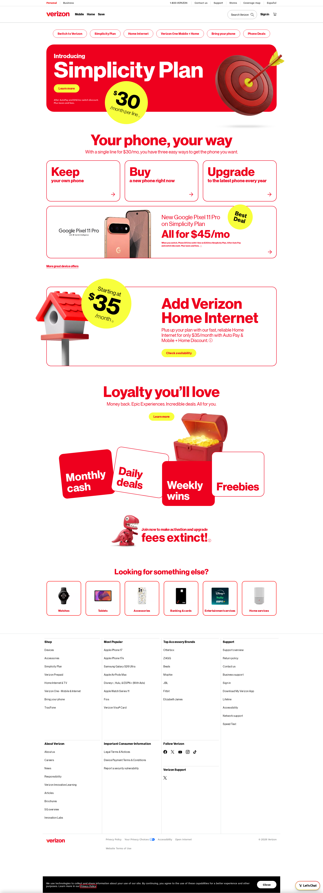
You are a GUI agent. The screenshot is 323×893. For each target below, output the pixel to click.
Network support (233, 715)
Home (91, 14)
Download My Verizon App (238, 691)
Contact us (201, 2)
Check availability (179, 353)
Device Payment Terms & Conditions (125, 760)
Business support (233, 674)
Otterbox (168, 650)
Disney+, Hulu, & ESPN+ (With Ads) (124, 682)
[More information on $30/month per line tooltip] (139, 117)
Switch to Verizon (70, 33)
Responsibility (52, 776)
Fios (106, 699)
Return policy (231, 658)
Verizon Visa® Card (115, 707)
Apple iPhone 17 (113, 650)
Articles (49, 793)
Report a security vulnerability (121, 768)
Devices (49, 650)
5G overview (51, 809)
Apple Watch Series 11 (117, 691)
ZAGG (167, 658)
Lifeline (227, 699)
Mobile (79, 14)
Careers (49, 760)
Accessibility (230, 707)
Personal (51, 2)
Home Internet (138, 33)
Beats (166, 666)
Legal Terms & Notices (117, 751)
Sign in (227, 682)
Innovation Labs (53, 817)
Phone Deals (257, 33)
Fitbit (166, 691)
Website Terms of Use (118, 848)
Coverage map (251, 2)
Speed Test (229, 724)
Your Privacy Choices (137, 839)
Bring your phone (224, 33)
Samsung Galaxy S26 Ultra (119, 666)
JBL (165, 682)
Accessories (51, 658)
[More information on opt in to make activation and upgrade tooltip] (209, 540)
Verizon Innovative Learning (60, 784)
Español (271, 2)
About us (49, 751)
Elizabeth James (173, 699)
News (47, 768)
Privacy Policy (113, 839)
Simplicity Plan (105, 33)
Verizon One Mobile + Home (180, 33)
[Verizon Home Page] (58, 13)
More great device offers (62, 266)
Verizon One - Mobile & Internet (62, 691)
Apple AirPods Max (115, 674)
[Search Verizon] (242, 14)
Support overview (233, 650)
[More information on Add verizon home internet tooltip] (211, 340)
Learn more (67, 88)
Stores (233, 2)
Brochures (50, 801)
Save (101, 14)
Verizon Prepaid (53, 674)
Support (218, 2)
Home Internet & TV (55, 682)
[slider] (307, 885)
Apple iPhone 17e (114, 658)
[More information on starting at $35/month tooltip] (112, 321)
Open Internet (183, 839)
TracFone (50, 707)
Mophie (167, 674)
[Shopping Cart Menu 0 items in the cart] (275, 14)
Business (68, 2)
